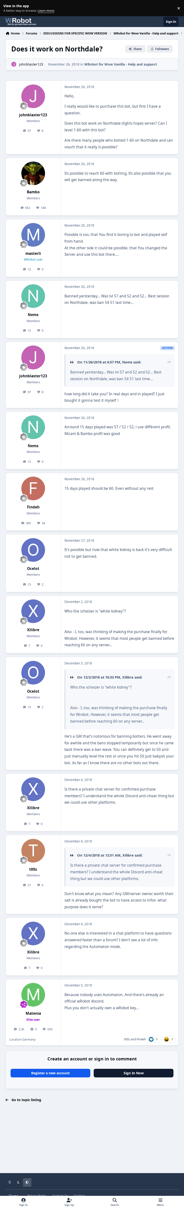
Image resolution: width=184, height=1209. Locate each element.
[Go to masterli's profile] (33, 235)
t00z (33, 869)
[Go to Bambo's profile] (33, 173)
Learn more (9, 8)
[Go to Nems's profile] (33, 296)
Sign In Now (134, 1073)
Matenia (33, 1013)
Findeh (33, 507)
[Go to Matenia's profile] (33, 995)
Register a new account (50, 1073)
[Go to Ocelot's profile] (33, 550)
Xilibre (33, 629)
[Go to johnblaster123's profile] (13, 64)
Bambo (33, 192)
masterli (33, 253)
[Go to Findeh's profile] (33, 488)
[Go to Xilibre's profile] (33, 611)
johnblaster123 (31, 64)
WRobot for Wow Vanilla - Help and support (120, 64)
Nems (33, 314)
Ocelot (33, 568)
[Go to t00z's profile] (33, 851)
